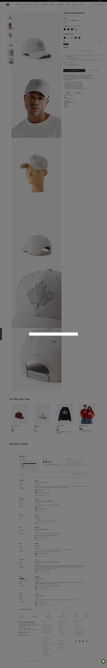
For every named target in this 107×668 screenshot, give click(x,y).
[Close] (76, 334)
